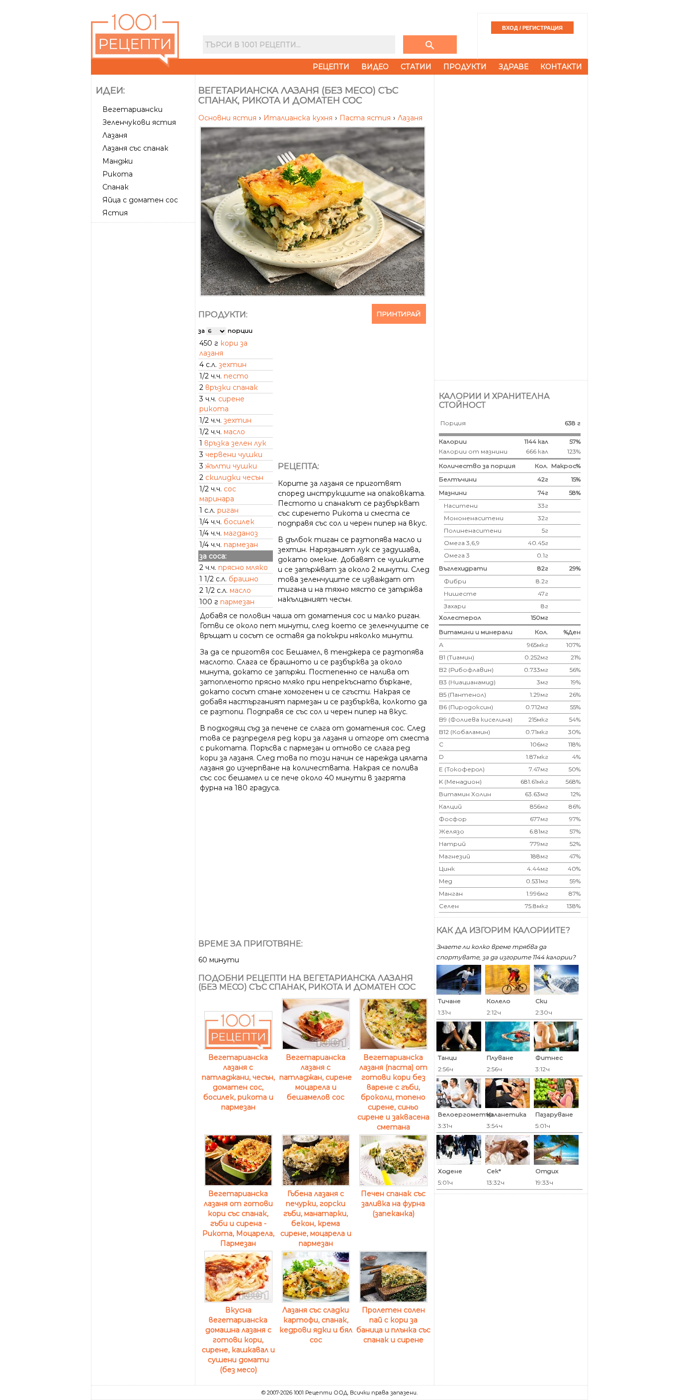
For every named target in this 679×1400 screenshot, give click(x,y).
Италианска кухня (299, 117)
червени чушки (233, 454)
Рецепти (331, 66)
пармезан (241, 544)
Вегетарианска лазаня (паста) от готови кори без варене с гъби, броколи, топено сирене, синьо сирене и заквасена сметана (393, 1092)
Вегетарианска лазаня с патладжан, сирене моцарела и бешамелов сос (315, 1077)
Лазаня (114, 135)
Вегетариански (132, 109)
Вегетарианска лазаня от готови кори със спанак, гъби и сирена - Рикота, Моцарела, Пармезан (238, 1218)
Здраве (513, 66)
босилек (239, 521)
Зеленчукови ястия (139, 122)
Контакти (561, 66)
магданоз (241, 533)
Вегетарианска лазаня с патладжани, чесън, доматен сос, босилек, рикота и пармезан (238, 1082)
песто (236, 376)
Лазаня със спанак (135, 148)
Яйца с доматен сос (140, 199)
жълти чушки (231, 466)
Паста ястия (366, 117)
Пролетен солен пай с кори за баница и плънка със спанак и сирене (393, 1325)
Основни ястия (228, 117)
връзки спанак (231, 387)
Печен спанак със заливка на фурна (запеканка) (393, 1203)
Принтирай (399, 314)
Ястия (115, 212)
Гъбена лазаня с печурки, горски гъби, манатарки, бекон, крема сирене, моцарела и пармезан (315, 1218)
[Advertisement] (144, 375)
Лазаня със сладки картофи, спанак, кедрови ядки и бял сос (315, 1325)
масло (234, 431)
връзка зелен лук (235, 443)
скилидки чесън (234, 477)
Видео (375, 66)
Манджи (117, 161)
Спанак (115, 187)
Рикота (117, 174)
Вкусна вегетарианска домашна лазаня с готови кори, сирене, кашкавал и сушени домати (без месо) (238, 1340)
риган (228, 510)
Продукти (465, 66)
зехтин (233, 364)
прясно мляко (243, 567)
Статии (416, 66)
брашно (243, 578)
